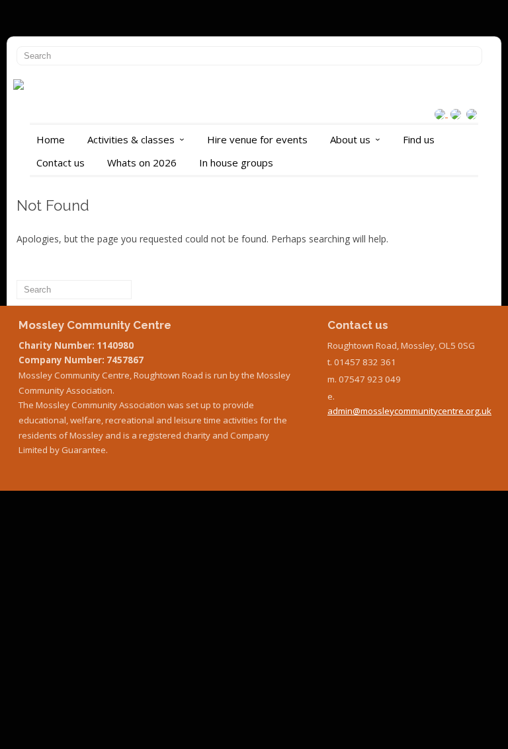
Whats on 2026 (142, 162)
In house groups (236, 162)
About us (358, 139)
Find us (419, 139)
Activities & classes (138, 139)
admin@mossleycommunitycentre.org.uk (409, 411)
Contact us (60, 162)
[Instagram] (441, 113)
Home (50, 139)
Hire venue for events (257, 139)
